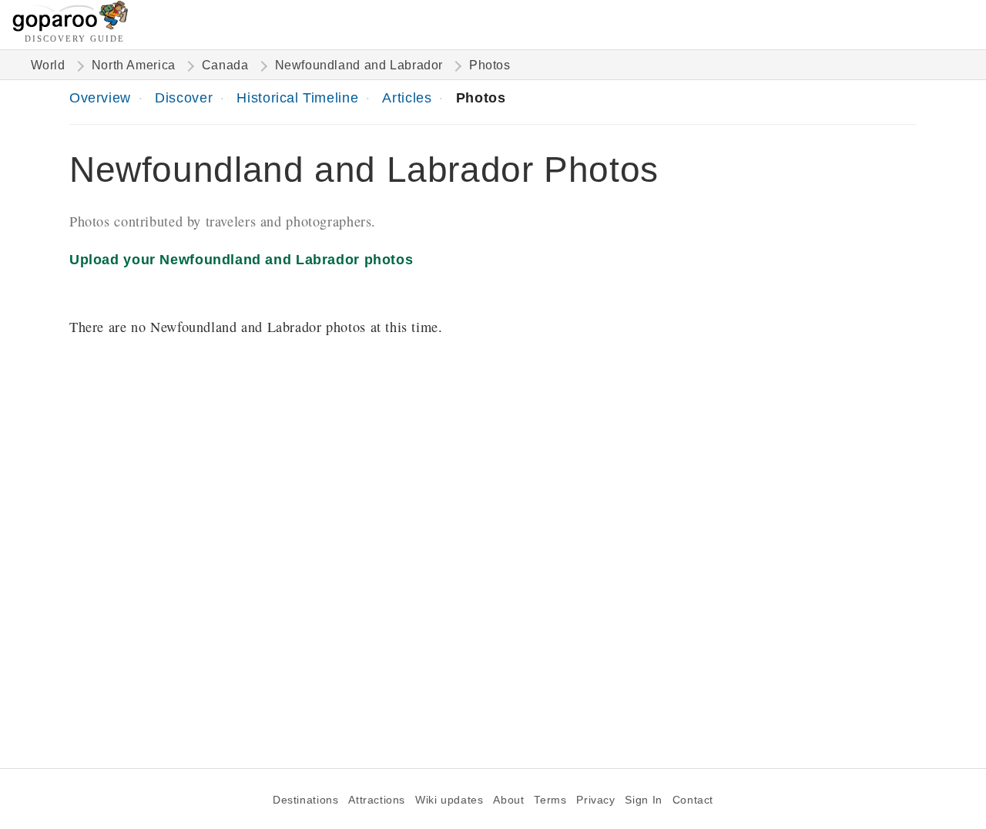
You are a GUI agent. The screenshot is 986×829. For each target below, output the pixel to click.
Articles (406, 97)
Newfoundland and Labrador (359, 65)
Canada (225, 65)
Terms (550, 800)
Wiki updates (449, 800)
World (48, 65)
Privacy (595, 800)
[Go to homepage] (70, 27)
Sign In (643, 800)
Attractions (376, 800)
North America (134, 65)
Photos (481, 97)
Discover (184, 97)
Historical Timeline (297, 97)
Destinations (305, 800)
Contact (692, 800)
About (508, 800)
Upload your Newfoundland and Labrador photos (241, 259)
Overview (100, 97)
